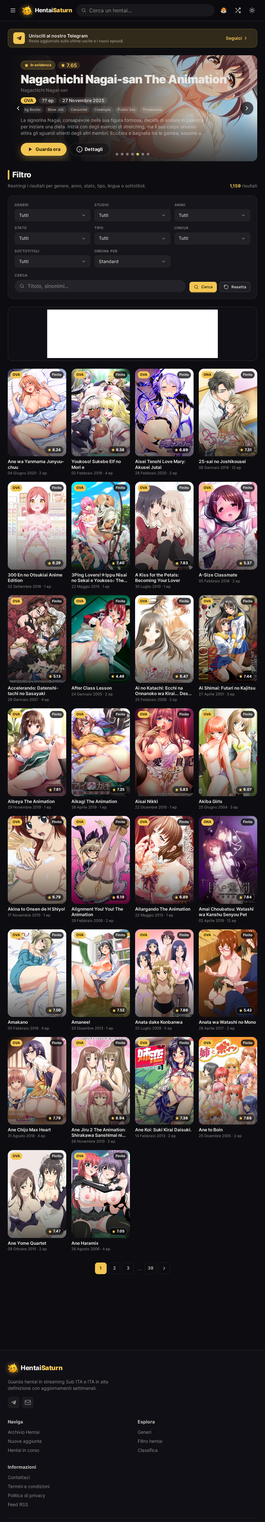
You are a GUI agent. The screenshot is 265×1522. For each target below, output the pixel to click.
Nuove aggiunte (25, 1441)
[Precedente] (18, 108)
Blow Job (56, 109)
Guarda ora (48, 149)
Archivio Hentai (23, 1432)
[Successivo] (246, 108)
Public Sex (126, 109)
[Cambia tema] (252, 10)
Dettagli (94, 149)
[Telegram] (13, 1402)
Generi (144, 1432)
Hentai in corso (23, 1450)
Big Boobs (32, 109)
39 (151, 1268)
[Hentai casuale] (238, 10)
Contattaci (19, 1477)
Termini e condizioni (28, 1486)
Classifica (148, 1450)
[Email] (28, 1402)
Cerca (207, 286)
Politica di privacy (26, 1495)
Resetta (238, 286)
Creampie (102, 109)
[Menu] (13, 10)
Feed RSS (18, 1504)
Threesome (152, 109)
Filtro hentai (150, 1441)
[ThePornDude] (223, 10)
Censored (79, 109)
